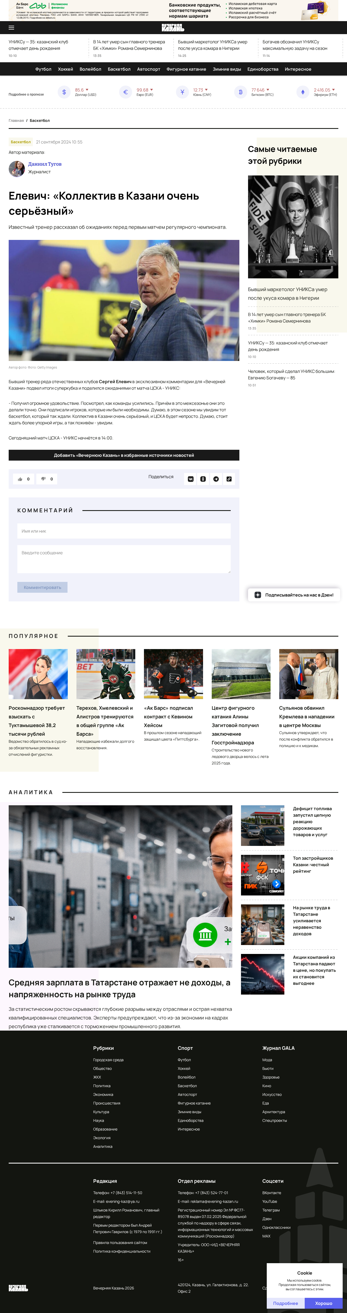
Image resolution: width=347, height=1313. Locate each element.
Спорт (185, 1048)
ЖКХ (97, 1077)
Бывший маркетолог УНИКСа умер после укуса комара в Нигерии (212, 45)
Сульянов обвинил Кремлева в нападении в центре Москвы (307, 716)
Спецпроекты (274, 1120)
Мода (267, 1059)
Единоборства (263, 69)
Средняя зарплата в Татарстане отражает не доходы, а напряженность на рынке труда (119, 988)
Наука (98, 1120)
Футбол (44, 69)
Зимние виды (227, 69)
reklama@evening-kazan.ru (214, 1201)
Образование (105, 1129)
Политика (102, 1085)
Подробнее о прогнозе (26, 94)
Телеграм (271, 1210)
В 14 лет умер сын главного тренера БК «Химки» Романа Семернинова (129, 45)
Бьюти (268, 1068)
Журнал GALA (278, 1048)
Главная (16, 120)
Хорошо (323, 1303)
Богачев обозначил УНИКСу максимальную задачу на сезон (295, 45)
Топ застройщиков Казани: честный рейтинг (313, 864)
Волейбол (90, 69)
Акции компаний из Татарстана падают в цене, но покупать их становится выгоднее (314, 970)
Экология (102, 1137)
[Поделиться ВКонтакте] (190, 479)
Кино (266, 1085)
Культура (101, 1111)
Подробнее (285, 1303)
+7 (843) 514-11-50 (126, 1192)
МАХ (266, 1236)
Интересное (298, 69)
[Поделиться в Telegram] (216, 479)
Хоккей (65, 69)
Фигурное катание (186, 69)
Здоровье (270, 1077)
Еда (265, 1103)
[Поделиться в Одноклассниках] (203, 479)
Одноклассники (276, 1227)
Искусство (272, 1094)
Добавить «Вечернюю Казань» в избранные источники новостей (124, 455)
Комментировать (42, 587)
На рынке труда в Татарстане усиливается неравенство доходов (311, 921)
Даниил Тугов (45, 164)
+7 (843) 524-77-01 (211, 1192)
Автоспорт (148, 69)
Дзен (266, 1218)
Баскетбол (119, 69)
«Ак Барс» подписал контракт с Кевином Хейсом (168, 716)
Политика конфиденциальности (121, 1251)
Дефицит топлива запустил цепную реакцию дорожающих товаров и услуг (312, 822)
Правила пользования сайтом (120, 1242)
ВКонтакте (271, 1192)
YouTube (269, 1201)
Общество (102, 1068)
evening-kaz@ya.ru (122, 1201)
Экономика (103, 1094)
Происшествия (106, 1103)
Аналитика (31, 792)
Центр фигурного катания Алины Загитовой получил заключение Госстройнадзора (235, 725)
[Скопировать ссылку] (229, 479)
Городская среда (108, 1059)
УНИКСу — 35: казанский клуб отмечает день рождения (38, 45)
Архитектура (273, 1111)
